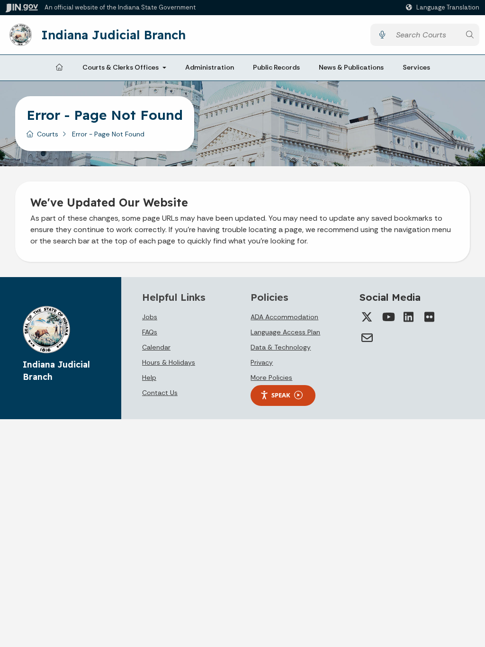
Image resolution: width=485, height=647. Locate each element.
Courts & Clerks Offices (120, 67)
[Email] (367, 337)
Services (416, 67)
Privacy (262, 362)
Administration (209, 67)
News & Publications (351, 67)
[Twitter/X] (367, 316)
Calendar (156, 347)
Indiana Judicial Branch (113, 34)
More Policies (271, 377)
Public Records (276, 67)
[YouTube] (387, 316)
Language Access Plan (285, 332)
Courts (47, 134)
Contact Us (160, 392)
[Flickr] (429, 316)
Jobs (149, 317)
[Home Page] (59, 68)
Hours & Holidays (168, 362)
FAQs (149, 332)
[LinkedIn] (408, 316)
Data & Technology (281, 347)
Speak (280, 395)
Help (149, 377)
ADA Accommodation (284, 317)
